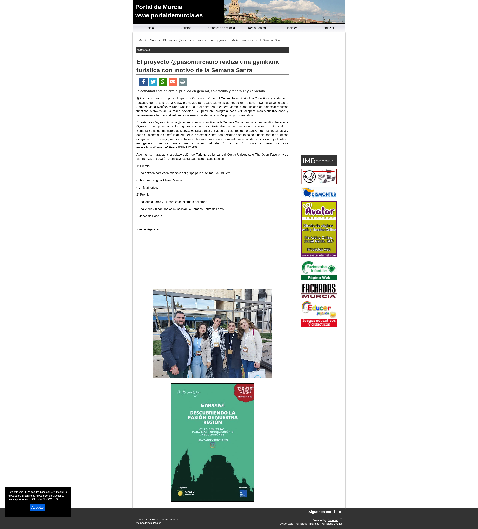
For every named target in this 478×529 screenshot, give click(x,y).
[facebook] (334, 512)
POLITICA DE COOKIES (44, 499)
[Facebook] (143, 82)
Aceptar (37, 507)
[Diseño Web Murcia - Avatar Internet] (341, 520)
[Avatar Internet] (319, 256)
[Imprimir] (183, 82)
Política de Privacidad (307, 523)
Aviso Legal (286, 523)
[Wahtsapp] (163, 82)
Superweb (333, 520)
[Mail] (173, 82)
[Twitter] (153, 82)
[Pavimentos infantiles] (319, 279)
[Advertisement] (212, 260)
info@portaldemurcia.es (148, 523)
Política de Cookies (331, 523)
